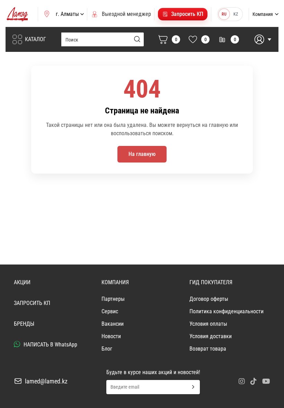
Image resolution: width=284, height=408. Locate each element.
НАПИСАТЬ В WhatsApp (49, 344)
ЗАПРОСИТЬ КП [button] (32, 303)
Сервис (109, 311)
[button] (182, 14)
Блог (106, 348)
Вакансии (112, 324)
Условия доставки (210, 336)
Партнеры (113, 299)
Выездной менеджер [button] (126, 14)
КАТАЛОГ (35, 39)
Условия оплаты (208, 324)
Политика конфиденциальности (226, 311)
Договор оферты (208, 299)
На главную (142, 154)
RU (224, 14)
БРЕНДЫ (24, 324)
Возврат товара (207, 348)
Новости (111, 336)
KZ (235, 14)
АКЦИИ (22, 282)
